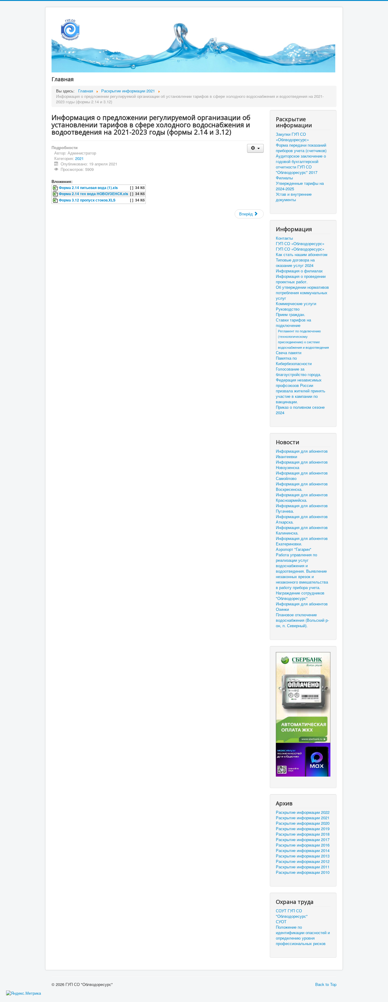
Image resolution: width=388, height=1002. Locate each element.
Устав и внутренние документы (294, 196)
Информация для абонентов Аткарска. (302, 519)
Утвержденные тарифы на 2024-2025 (300, 186)
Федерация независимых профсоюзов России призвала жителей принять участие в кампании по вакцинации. (300, 390)
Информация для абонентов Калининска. (302, 530)
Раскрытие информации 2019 (302, 828)
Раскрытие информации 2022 (302, 812)
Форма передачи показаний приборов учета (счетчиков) (301, 147)
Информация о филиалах (299, 271)
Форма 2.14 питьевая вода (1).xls (88, 187)
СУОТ (281, 921)
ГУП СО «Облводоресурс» (300, 243)
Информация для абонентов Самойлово (302, 475)
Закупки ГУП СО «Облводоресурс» (292, 136)
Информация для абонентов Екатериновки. (302, 541)
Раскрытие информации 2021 (302, 818)
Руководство (287, 309)
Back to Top (325, 984)
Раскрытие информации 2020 (302, 823)
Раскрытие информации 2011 (302, 867)
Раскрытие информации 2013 (302, 856)
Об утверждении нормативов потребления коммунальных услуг (302, 293)
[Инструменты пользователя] (255, 148)
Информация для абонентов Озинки (302, 606)
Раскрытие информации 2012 (302, 861)
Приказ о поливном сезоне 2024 (300, 409)
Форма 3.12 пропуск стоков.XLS (87, 200)
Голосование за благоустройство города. (298, 371)
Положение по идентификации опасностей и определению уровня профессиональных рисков (303, 935)
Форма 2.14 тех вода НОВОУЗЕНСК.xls (93, 193)
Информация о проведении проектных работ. (301, 279)
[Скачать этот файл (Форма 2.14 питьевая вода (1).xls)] (56, 187)
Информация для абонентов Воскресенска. (302, 486)
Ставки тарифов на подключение (293, 322)
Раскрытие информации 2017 (302, 839)
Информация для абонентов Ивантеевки (302, 453)
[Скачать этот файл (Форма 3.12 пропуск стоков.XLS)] (56, 200)
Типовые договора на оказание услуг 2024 (295, 262)
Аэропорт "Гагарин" (293, 549)
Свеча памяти (288, 352)
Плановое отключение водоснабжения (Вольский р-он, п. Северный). (302, 620)
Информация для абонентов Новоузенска (302, 464)
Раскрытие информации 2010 (302, 872)
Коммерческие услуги (296, 303)
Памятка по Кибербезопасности (294, 360)
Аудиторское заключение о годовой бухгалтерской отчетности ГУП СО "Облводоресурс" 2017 (301, 164)
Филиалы (284, 178)
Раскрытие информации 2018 (302, 834)
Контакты (284, 238)
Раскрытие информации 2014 (302, 850)
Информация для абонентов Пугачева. (302, 508)
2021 (79, 158)
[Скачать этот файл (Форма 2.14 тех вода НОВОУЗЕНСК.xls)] (56, 193)
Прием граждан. (290, 314)
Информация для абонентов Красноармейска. (302, 497)
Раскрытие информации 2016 (302, 845)
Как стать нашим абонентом (301, 254)
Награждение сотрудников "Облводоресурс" (300, 595)
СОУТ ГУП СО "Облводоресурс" (292, 913)
